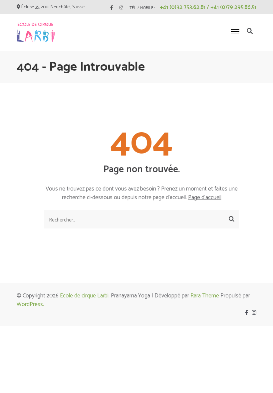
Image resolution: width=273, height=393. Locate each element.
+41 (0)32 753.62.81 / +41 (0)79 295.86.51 (208, 7)
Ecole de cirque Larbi (84, 295)
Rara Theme (204, 295)
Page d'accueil (204, 197)
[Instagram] (121, 7)
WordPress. (30, 304)
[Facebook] (111, 7)
